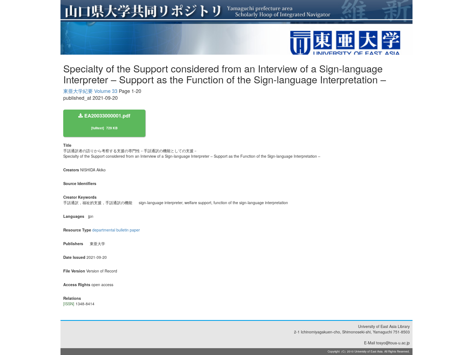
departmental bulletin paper (116, 230)
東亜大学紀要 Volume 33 (90, 90)
